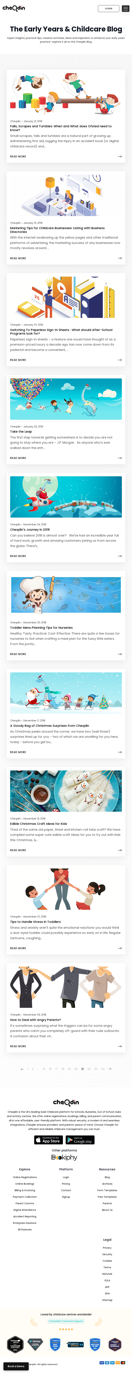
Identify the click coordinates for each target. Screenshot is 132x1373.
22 (89, 1069)
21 (82, 1069)
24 (103, 1069)
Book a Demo (16, 1366)
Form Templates (107, 1190)
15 (44, 1069)
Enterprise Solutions (24, 1223)
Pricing (66, 1184)
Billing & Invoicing (25, 1190)
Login (108, 8)
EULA (107, 1280)
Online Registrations (25, 1177)
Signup (66, 1197)
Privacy (107, 1247)
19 (69, 1069)
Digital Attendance (25, 1210)
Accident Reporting (24, 1216)
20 (76, 1069)
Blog (107, 1177)
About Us (107, 1210)
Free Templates (107, 1197)
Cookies (107, 1261)
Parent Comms (25, 1203)
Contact (66, 1190)
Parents (107, 1203)
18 (63, 1069)
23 (95, 1069)
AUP (107, 1287)
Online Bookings (24, 1184)
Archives (107, 1184)
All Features (25, 1229)
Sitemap (107, 1300)
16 (50, 1069)
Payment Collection (25, 1197)
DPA (107, 1293)
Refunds (107, 1274)
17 (56, 1069)
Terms (107, 1267)
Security (107, 1254)
